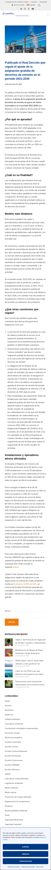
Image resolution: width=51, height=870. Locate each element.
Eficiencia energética (13, 737)
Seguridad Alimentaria (14, 820)
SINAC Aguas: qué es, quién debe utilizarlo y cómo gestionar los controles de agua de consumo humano (29, 662)
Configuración (25, 861)
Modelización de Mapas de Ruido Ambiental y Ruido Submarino (29, 651)
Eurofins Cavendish (13, 742)
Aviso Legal (39, 866)
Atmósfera (9, 710)
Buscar (8, 611)
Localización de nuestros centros (17, 2)
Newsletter (43, 2)
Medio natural (10, 792)
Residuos (9, 806)
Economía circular (12, 733)
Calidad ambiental (12, 719)
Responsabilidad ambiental (16, 811)
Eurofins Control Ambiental (16, 751)
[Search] (39, 5)
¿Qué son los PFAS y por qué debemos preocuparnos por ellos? (29, 672)
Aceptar (25, 847)
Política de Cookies (14, 866)
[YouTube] (33, 9)
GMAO (7, 774)
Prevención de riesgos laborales (18, 797)
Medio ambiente (11, 788)
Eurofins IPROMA (12, 765)
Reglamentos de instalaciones (17, 801)
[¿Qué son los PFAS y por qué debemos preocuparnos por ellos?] (9, 673)
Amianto (8, 705)
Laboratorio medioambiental (16, 779)
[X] (29, 9)
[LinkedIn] (21, 9)
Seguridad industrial (13, 824)
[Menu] (47, 14)
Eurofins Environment (14, 760)
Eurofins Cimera (11, 747)
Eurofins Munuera (12, 769)
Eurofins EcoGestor (13, 756)
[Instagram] (25, 9)
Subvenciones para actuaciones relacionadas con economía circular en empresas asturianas (30, 683)
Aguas (7, 701)
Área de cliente (19, 5)
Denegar (25, 854)
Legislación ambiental (14, 783)
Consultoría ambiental (14, 724)
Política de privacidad (28, 866)
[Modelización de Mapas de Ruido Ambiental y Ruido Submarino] (9, 653)
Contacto (34, 2)
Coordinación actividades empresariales (21, 728)
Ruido (7, 815)
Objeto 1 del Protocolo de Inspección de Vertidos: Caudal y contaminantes (30, 641)
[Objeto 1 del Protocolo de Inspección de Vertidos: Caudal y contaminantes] (9, 642)
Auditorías (9, 715)
